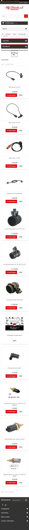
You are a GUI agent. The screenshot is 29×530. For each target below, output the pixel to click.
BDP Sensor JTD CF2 (14, 87)
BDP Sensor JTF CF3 (14, 122)
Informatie (6, 46)
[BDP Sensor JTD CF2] (14, 75)
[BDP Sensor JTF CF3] (14, 111)
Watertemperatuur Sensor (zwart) (14, 439)
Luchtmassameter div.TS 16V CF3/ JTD (14, 264)
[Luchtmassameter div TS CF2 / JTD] (14, 217)
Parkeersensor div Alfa (14, 368)
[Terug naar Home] (2, 34)
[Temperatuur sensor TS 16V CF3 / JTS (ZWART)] (14, 392)
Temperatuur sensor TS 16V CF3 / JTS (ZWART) (14, 404)
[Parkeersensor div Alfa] (14, 356)
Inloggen (25, 2)
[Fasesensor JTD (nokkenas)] (14, 182)
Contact (21, 2)
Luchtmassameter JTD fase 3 (14, 300)
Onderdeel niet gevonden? (14, 335)
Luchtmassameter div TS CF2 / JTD (14, 229)
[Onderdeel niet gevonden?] (14, 324)
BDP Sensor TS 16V (14, 158)
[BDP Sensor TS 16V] (14, 146)
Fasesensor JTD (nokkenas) (14, 193)
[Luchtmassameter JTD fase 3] (14, 288)
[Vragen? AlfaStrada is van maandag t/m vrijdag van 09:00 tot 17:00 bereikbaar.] (14, 0)
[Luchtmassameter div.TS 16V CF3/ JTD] (14, 253)
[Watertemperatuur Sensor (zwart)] (14, 427)
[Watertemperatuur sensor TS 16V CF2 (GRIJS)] (14, 463)
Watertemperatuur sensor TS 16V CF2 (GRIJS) (14, 475)
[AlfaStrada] (14, 8)
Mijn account (5, 517)
